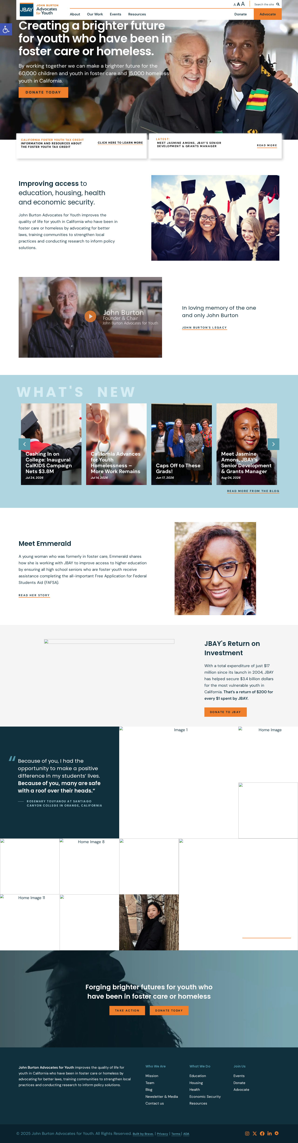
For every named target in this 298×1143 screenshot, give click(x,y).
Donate (239, 1083)
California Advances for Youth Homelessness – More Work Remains (116, 462)
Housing (196, 1083)
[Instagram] (247, 1133)
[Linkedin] (269, 1133)
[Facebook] (262, 1133)
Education (198, 1076)
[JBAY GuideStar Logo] (277, 1133)
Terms (176, 1134)
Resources (198, 1103)
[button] (90, 317)
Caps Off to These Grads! (178, 468)
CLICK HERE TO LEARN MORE (120, 143)
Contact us (155, 1103)
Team (150, 1083)
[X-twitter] (254, 1133)
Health (195, 1089)
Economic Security (205, 1096)
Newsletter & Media (162, 1096)
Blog (149, 1089)
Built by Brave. (143, 1134)
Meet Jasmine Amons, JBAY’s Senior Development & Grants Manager (246, 462)
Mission (152, 1076)
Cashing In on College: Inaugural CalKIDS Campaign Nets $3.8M (49, 462)
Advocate (241, 1089)
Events (239, 1076)
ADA (186, 1134)
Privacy (162, 1134)
